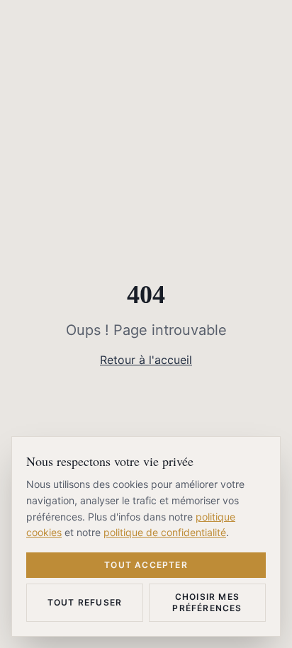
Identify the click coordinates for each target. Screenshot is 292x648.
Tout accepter (146, 564)
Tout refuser (84, 602)
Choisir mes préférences (207, 602)
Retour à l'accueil (146, 360)
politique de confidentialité (164, 532)
